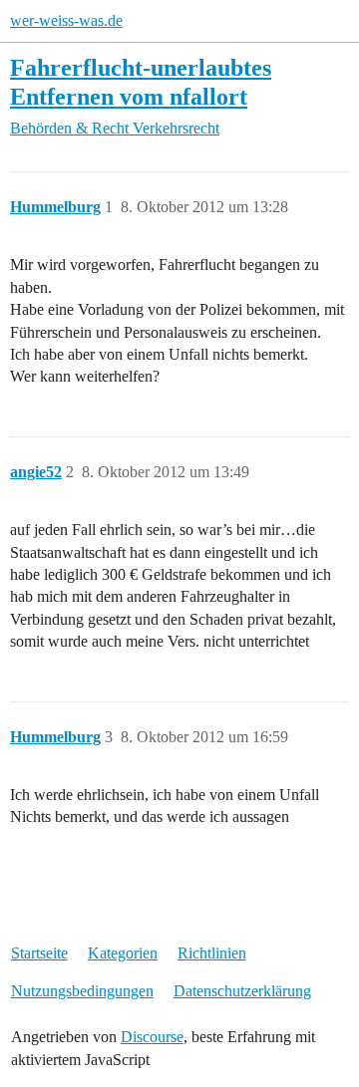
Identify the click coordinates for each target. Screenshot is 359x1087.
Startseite (39, 953)
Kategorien (123, 953)
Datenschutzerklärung (242, 990)
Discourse (152, 1036)
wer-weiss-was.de (66, 20)
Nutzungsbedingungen (82, 990)
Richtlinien (212, 953)
